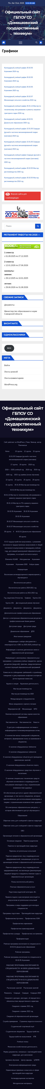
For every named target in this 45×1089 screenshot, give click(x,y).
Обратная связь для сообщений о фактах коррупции (22, 821)
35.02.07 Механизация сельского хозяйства (22, 521)
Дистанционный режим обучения (27, 603)
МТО (35, 709)
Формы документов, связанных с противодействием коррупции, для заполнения (22, 1053)
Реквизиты (8, 993)
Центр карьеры (26, 1060)
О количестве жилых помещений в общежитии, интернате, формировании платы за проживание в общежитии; (22, 739)
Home (7, 451)
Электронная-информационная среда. (22, 1065)
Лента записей (11, 372)
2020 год (9, 475)
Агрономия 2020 (21, 564)
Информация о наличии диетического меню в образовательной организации (22, 651)
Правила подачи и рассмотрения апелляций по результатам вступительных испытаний (22, 898)
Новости (36, 722)
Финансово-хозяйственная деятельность (22, 1047)
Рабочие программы (22, 952)
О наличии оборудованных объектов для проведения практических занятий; (22, 758)
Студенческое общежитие (15, 1031)
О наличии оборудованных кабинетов (22, 752)
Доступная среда (15, 626)
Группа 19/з (10, 603)
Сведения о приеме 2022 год (22, 1011)
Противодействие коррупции (32, 913)
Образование (22, 815)
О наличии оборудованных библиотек (22, 747)
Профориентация (22, 939)
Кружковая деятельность (29, 684)
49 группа (22, 537)
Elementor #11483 (11, 559)
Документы (9, 305)
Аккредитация (23, 569)
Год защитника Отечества (13, 598)
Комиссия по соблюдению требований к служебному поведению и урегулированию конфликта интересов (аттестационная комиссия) (22, 675)
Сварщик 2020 (35, 993)
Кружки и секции (12, 684)
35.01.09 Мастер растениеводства (27, 485)
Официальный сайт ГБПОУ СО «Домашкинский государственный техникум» (22, 23)
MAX (9, 348)
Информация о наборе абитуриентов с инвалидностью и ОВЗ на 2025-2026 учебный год (22, 643)
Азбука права (34, 564)
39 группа (7, 532)
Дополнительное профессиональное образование (22, 613)
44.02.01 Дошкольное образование (28, 532)
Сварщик (17, 993)
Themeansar (22, 445)
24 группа (18, 480)
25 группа (27, 480)
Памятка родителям (31, 841)
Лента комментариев (14, 378)
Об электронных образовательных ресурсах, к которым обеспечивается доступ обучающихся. (22, 808)
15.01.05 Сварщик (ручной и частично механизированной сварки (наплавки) (22, 457)
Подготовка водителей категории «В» (22, 892)
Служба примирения (10, 1021)
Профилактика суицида (11, 934)
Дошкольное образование (20, 631)
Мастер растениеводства (22, 689)
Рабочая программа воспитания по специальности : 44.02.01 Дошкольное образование (22, 945)
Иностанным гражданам (22, 636)
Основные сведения (14, 841)
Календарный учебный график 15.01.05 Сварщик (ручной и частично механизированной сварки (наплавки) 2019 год (22, 145)
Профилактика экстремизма (32, 934)
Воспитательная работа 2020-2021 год (22, 588)
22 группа (9, 480)
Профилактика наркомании (22, 923)
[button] (36, 42)
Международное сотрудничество (23, 699)
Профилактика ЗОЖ (32, 918)
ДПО (32, 631)
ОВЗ (22, 831)
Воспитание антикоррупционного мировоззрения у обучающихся (22, 576)
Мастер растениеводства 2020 (22, 694)
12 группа (27, 451)
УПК (34, 1037)
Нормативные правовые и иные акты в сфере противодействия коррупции (22, 1071)
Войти (7, 365)
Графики (28, 598)
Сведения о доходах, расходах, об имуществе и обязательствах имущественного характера (22, 999)
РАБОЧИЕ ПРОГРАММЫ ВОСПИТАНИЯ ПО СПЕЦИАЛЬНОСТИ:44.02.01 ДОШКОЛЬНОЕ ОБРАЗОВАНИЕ (22, 980)
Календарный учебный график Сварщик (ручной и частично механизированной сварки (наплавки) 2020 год (22, 158)
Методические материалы (22, 1083)
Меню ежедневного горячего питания (22, 704)
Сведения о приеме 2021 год (22, 1006)
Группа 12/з (37, 598)
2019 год (29, 470)
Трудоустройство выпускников (20, 1037)
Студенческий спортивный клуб (22, 1026)
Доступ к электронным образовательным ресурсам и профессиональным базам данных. (22, 619)
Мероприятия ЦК (14, 709)
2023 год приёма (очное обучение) (26, 475)
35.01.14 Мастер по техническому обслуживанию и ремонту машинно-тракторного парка (22, 496)
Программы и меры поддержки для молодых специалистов (22, 906)
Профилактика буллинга (14, 918)
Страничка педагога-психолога (31, 1021)
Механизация (27, 709)
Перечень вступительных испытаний (22, 851)
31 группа (9, 485)
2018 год (31, 464)
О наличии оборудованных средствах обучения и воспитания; (23, 771)
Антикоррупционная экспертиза (22, 1078)
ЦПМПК (36, 1060)
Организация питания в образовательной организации (22, 836)
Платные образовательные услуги (22, 887)
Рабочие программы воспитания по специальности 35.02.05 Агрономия (22, 958)
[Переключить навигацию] (20, 42)
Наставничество (12, 722)
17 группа (14, 464)
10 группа (18, 451)
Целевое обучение (12, 1060)
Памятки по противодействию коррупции (22, 846)
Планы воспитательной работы (22, 882)
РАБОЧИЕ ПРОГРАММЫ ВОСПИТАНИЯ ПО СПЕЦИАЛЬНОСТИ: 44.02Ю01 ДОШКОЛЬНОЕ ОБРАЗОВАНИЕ (23, 968)
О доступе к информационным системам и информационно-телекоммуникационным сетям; (22, 728)
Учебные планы (22, 1042)
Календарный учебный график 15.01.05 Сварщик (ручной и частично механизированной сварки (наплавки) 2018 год (22, 132)
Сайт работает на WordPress (14, 442)
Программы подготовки (11, 913)
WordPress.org (10, 385)
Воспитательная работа (22, 583)
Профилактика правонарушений (22, 929)
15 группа (36, 451)
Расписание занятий (14, 988)
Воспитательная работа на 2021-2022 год (23, 593)
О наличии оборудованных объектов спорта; (22, 765)
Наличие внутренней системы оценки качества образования (23, 715)
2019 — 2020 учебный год (14, 470)
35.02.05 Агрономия (14, 511)
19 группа (22, 464)
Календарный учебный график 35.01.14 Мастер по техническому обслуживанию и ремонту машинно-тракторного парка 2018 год (22, 109)
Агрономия (36, 559)
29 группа (35, 480)
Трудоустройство (33, 1031)
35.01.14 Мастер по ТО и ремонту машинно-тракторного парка (22, 504)
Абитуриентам (25, 559)
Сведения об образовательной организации (22, 1016)
